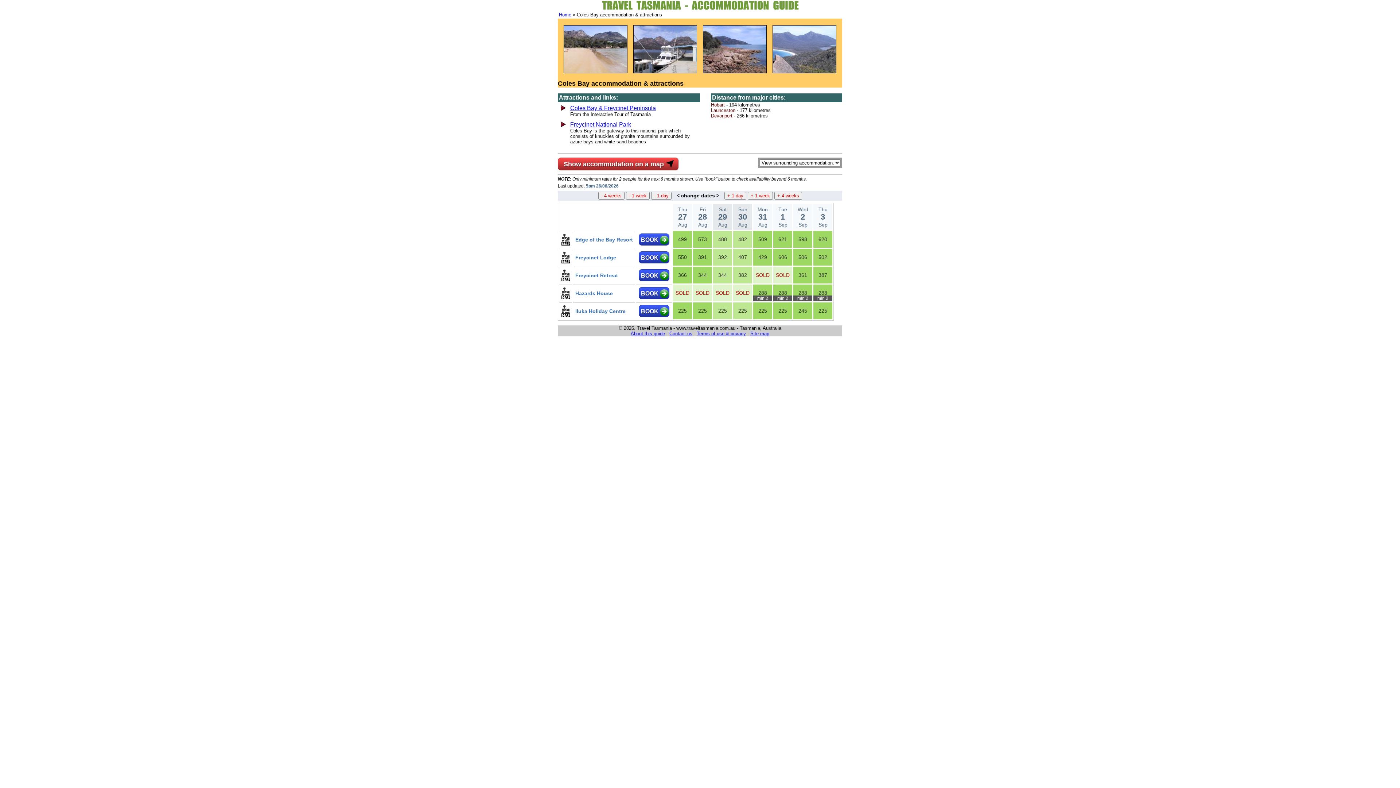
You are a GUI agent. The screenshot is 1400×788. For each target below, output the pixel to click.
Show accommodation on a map (614, 164)
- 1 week (638, 195)
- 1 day (661, 195)
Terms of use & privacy (721, 333)
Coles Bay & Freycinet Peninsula (613, 108)
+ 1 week (760, 195)
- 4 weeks (611, 195)
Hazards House (594, 293)
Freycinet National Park (600, 124)
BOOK (649, 240)
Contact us (680, 333)
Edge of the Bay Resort (604, 240)
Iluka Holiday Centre (600, 311)
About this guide (648, 333)
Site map (759, 333)
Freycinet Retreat (596, 275)
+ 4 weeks (788, 195)
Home (565, 15)
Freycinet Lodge (595, 257)
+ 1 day (735, 195)
